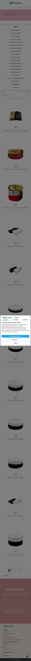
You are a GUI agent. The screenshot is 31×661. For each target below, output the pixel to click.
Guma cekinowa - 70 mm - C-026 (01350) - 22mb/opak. (15, 207)
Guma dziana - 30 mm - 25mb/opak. (15, 400)
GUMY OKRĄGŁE (15, 54)
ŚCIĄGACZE (16, 87)
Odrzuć (15, 343)
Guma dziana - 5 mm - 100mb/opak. (15, 516)
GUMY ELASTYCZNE (15, 39)
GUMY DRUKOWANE (15, 33)
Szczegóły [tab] (15, 319)
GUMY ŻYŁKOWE (15, 81)
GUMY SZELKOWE (15, 72)
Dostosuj (15, 339)
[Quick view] (15, 127)
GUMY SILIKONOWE (15, 69)
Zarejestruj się (22, 7)
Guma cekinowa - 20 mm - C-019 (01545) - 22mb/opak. (15, 130)
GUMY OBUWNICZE (16, 51)
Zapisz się (15, 605)
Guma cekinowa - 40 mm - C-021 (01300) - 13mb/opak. (15, 169)
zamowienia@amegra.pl (8, 637)
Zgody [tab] (5, 319)
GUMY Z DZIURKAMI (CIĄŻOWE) (15, 78)
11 (19, 570)
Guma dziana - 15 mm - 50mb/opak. (15, 285)
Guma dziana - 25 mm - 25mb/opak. (15, 362)
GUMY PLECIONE (15, 60)
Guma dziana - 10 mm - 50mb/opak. (15, 246)
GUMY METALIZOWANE (15, 48)
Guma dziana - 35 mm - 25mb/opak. (15, 439)
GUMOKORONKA (15, 84)
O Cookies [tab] (25, 319)
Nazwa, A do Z (15, 95)
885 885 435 (6, 635)
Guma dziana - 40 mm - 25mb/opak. (15, 477)
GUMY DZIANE (15, 36)
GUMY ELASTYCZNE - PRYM (15, 42)
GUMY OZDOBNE (15, 57)
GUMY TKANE (15, 75)
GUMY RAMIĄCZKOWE (15, 66)
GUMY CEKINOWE (15, 30)
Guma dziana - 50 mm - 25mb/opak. (15, 554)
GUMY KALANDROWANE (15, 45)
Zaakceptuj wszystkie (15, 336)
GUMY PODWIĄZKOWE (15, 63)
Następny (21, 570)
